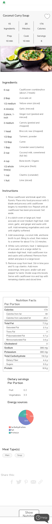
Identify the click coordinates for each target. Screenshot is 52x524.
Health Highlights (44, 48)
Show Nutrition (29, 514)
